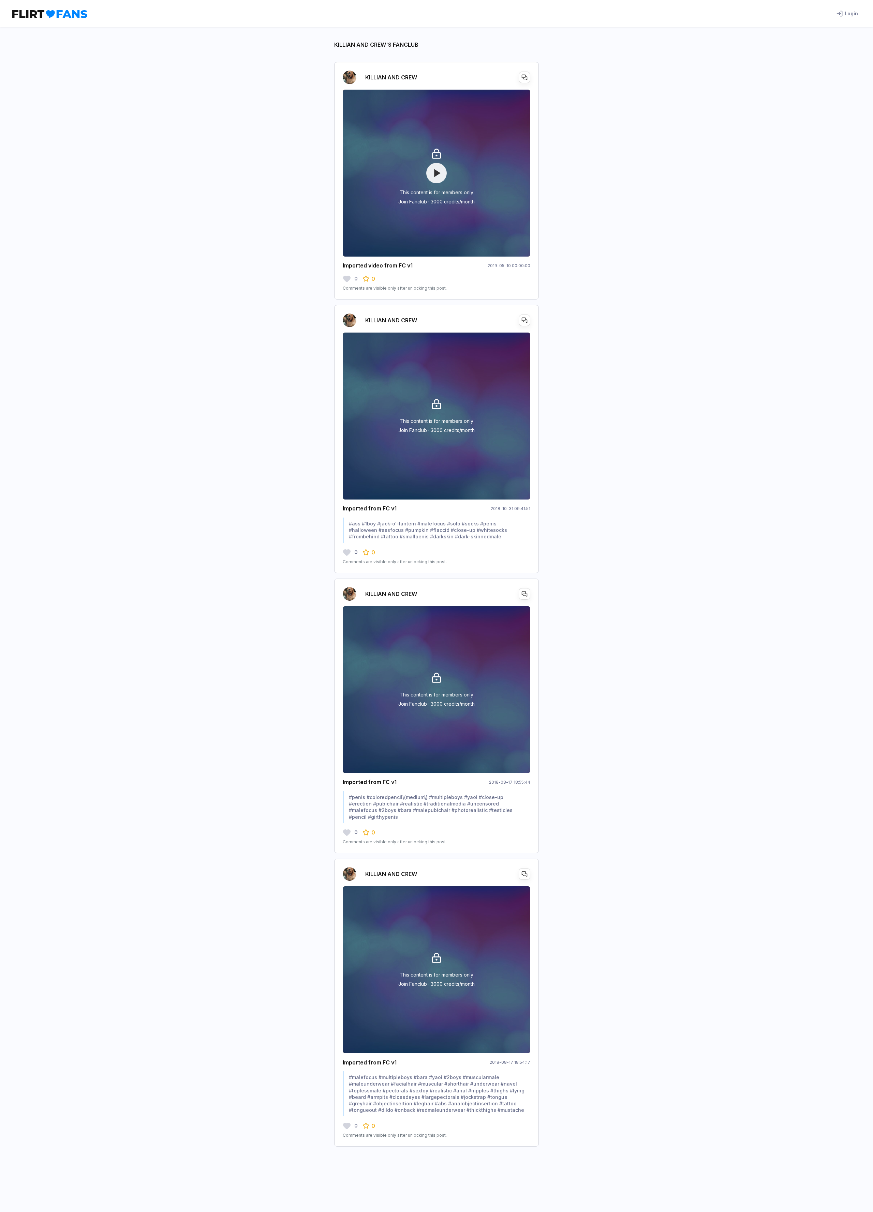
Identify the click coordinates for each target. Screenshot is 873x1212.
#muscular (430, 1084)
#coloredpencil (384, 797)
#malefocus (431, 523)
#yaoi (470, 797)
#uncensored (483, 804)
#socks (470, 523)
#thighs (499, 1090)
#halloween (363, 530)
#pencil (358, 817)
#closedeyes (404, 1097)
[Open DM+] (524, 77)
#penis (488, 523)
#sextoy (419, 1090)
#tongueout (363, 1110)
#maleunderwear (369, 1084)
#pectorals (395, 1090)
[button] (368, 278)
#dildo (385, 1110)
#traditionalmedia (445, 804)
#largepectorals (440, 1097)
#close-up (463, 530)
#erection (360, 804)
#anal (460, 1090)
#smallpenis (414, 536)
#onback (405, 1110)
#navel (509, 1084)
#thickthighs (481, 1110)
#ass (354, 523)
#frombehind (364, 536)
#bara (405, 810)
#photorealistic (470, 810)
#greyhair (360, 1103)
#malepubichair (431, 810)
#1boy (369, 523)
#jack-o (386, 523)
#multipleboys (446, 797)
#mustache (511, 1110)
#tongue (497, 1097)
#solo (453, 523)
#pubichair (386, 804)
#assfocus (391, 530)
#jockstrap (473, 1097)
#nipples (478, 1090)
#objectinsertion (392, 1103)
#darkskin (442, 536)
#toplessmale (365, 1090)
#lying (517, 1090)
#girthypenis (383, 817)
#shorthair (456, 1084)
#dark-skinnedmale (478, 536)
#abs (441, 1103)
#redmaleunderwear (441, 1110)
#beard (357, 1097)
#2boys (387, 810)
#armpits (377, 1097)
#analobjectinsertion (473, 1103)
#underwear (484, 1084)
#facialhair (404, 1084)
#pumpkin (417, 530)
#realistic (411, 804)
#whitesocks (492, 530)
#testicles (501, 810)
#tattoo (389, 536)
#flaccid (439, 530)
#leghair (423, 1103)
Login (851, 13)
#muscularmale (481, 1077)
